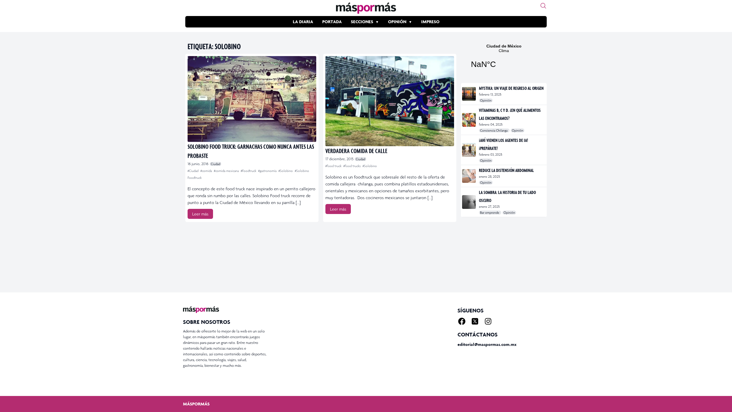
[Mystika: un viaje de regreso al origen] (469, 94)
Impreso (430, 21)
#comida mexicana (227, 171)
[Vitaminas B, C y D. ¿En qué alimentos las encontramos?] (469, 120)
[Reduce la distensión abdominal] (469, 176)
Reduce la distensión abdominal (506, 170)
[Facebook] (462, 321)
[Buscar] (543, 5)
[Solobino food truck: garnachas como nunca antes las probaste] (252, 99)
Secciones (362, 21)
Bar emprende (490, 213)
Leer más (200, 214)
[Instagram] (488, 321)
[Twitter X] (475, 321)
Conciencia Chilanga (494, 130)
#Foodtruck (249, 171)
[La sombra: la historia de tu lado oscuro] (469, 202)
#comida (206, 171)
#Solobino (286, 171)
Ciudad (215, 164)
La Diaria (303, 21)
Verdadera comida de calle (356, 150)
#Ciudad (193, 171)
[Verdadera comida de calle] (389, 101)
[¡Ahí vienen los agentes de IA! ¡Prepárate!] (469, 150)
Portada (332, 21)
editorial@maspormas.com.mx (487, 344)
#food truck (333, 166)
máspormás (196, 404)
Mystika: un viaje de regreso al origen (511, 88)
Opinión (397, 21)
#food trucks (352, 166)
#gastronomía (267, 171)
